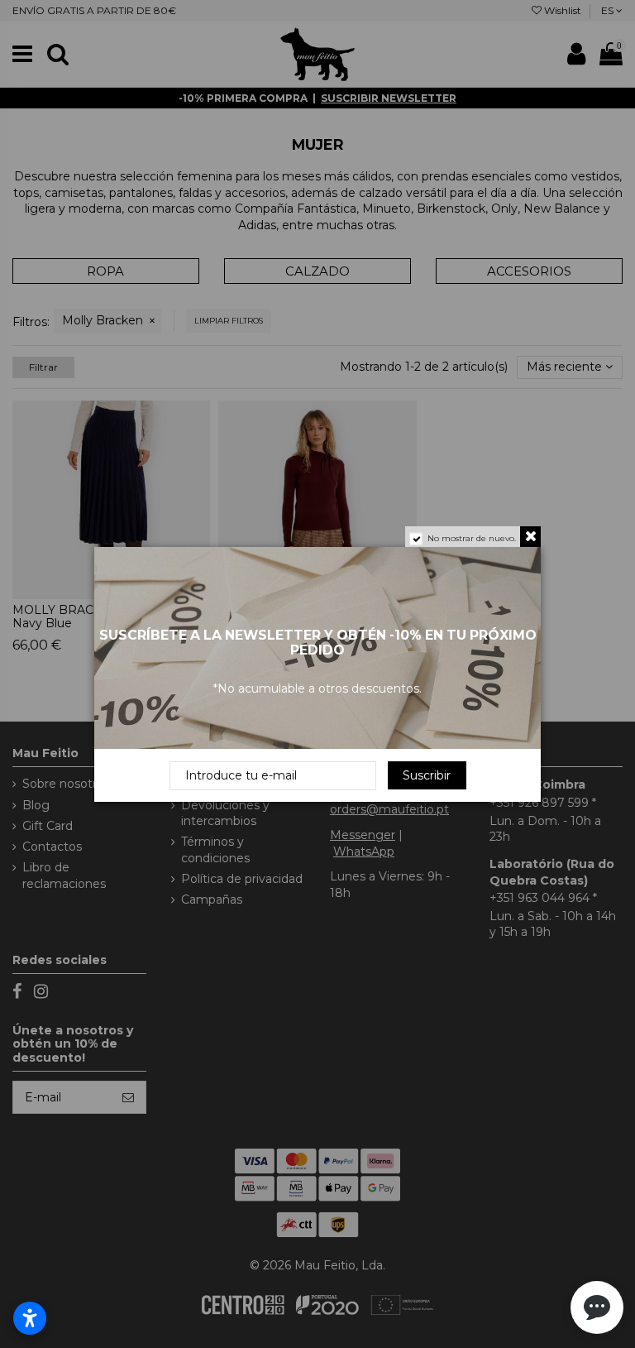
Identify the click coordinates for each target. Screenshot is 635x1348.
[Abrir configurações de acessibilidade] (29, 1318)
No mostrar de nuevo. (471, 538)
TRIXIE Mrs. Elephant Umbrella (179, 1294)
